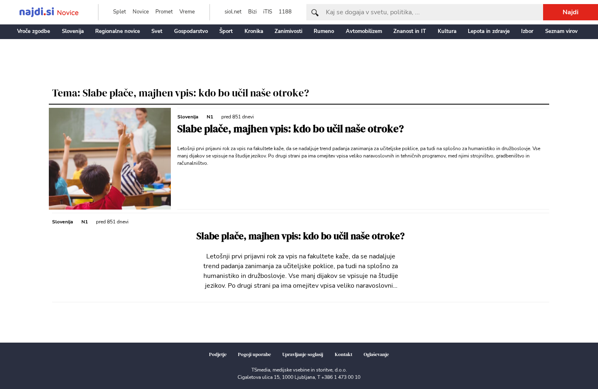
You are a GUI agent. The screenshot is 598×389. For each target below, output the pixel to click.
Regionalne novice (117, 31)
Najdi (570, 12)
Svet (156, 31)
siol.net (233, 11)
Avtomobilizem (364, 31)
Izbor (527, 31)
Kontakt (343, 354)
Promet (164, 11)
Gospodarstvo (191, 31)
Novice (141, 11)
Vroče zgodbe (33, 31)
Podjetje (218, 354)
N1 (210, 117)
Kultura (447, 31)
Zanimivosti (288, 31)
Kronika (253, 31)
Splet (119, 11)
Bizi (252, 11)
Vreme (187, 11)
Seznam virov (561, 31)
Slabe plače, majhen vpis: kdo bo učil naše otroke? (290, 128)
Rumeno (324, 31)
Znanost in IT (409, 31)
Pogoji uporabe (254, 354)
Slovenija (73, 31)
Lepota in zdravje (489, 31)
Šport (226, 31)
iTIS (267, 11)
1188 (285, 11)
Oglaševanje (376, 354)
